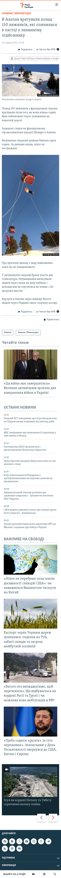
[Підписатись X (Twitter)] (19, 841)
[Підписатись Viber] (41, 841)
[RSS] (5, 848)
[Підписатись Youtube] (27, 841)
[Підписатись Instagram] (34, 841)
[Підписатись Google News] (12, 841)
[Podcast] (12, 848)
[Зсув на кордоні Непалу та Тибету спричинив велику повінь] (30, 782)
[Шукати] (55, 874)
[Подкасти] (44, 874)
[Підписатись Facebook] (5, 841)
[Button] (25, 50)
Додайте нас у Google (14, 874)
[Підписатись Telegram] (48, 841)
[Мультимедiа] (33, 874)
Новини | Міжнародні (16, 13)
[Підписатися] (19, 848)
